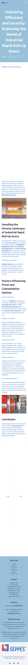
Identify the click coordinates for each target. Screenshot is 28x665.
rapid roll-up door (7, 185)
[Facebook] (9, 663)
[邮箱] (18, 663)
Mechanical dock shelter (14, 586)
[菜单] (25, 2)
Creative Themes (18, 658)
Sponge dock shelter (14, 588)
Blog (14, 571)
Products (14, 565)
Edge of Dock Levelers (14, 596)
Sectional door (14, 583)
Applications (14, 569)
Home (14, 563)
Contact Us (14, 573)
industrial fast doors (10, 242)
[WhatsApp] (14, 663)
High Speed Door (14, 592)
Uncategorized (14, 57)
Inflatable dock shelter (14, 590)
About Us (14, 567)
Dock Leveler (14, 584)
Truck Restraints (14, 594)
